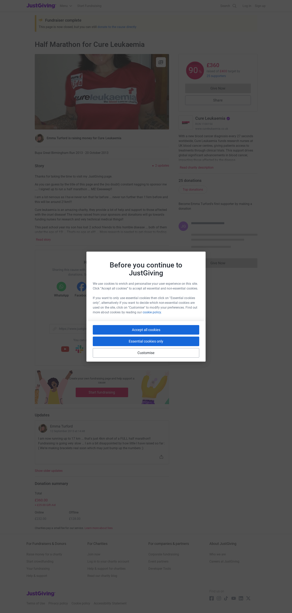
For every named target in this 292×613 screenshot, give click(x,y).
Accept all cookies (146, 330)
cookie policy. (152, 312)
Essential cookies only (146, 341)
